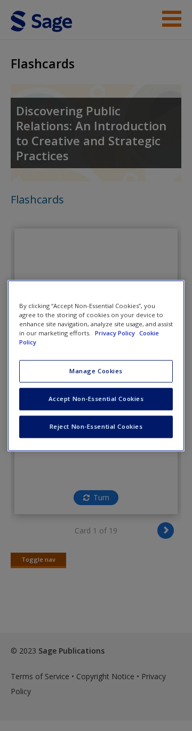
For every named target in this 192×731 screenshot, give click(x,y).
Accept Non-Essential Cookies (96, 399)
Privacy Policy (116, 333)
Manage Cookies (96, 371)
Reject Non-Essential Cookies (96, 426)
